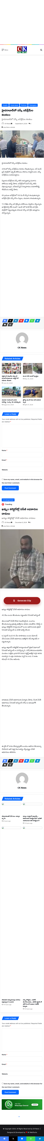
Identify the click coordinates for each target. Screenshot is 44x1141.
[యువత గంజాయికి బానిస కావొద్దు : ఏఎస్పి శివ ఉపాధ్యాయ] (11, 392)
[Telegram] (37, 320)
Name (4, 450)
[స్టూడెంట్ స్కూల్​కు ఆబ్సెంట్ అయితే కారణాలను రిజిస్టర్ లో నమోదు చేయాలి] (11, 368)
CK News (7, 123)
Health (5, 105)
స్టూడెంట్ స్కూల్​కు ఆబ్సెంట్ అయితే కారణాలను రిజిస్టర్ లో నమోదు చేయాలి (10, 378)
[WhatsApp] (31, 320)
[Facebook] (4, 320)
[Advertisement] (22, 22)
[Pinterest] (20, 320)
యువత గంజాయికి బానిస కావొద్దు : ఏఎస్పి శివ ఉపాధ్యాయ (11, 400)
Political (23, 105)
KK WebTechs (32, 1132)
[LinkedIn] (15, 320)
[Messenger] (26, 320)
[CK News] (22, 49)
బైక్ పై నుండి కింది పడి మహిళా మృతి (32, 400)
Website (5, 470)
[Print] (9, 324)
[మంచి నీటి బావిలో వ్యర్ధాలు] (32, 368)
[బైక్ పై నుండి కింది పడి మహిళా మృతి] (32, 392)
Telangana (32, 105)
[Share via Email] (4, 324)
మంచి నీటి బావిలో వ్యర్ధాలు (30, 376)
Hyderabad (14, 105)
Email (4, 460)
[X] (9, 320)
